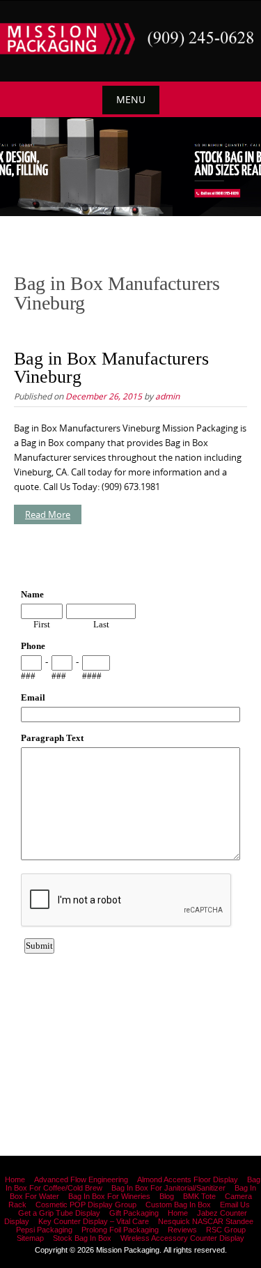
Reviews (182, 1229)
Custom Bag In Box (178, 1204)
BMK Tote (199, 1196)
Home (15, 1179)
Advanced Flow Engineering (81, 1179)
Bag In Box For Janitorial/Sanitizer (168, 1188)
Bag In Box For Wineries (109, 1196)
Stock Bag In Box (82, 1238)
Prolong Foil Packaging (120, 1229)
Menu (130, 99)
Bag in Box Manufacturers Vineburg (111, 368)
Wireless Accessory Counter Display (182, 1238)
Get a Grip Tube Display (59, 1213)
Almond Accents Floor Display (187, 1179)
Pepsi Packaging (44, 1229)
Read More (47, 514)
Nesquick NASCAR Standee (205, 1221)
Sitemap (30, 1238)
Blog (166, 1196)
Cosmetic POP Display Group (85, 1204)
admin (167, 396)
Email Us (235, 1204)
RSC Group (226, 1229)
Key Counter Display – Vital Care (93, 1221)
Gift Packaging (134, 1213)
